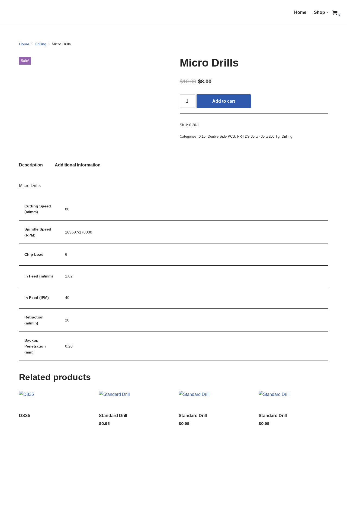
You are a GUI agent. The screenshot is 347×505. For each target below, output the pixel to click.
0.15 (202, 136)
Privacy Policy (33, 498)
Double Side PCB (221, 136)
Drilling (40, 44)
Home (300, 12)
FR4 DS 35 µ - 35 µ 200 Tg (258, 136)
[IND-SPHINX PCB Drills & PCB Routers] (44, 14)
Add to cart (223, 101)
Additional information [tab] (78, 165)
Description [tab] (31, 165)
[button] (327, 12)
